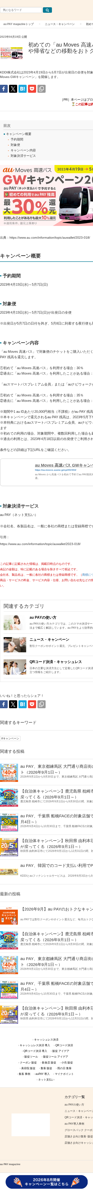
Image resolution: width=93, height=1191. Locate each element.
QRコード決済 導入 (35, 1051)
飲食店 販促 (49, 1062)
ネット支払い (46, 1079)
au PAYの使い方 (43, 617)
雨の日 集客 (64, 1068)
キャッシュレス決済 (46, 1039)
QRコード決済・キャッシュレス (56, 662)
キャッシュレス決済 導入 (35, 1045)
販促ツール (31, 1056)
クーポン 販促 (28, 1062)
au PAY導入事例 (74, 1123)
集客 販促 (46, 1068)
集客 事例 (24, 1074)
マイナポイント (64, 1074)
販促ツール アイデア (55, 1056)
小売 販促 (67, 1062)
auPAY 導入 (42, 1074)
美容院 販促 (28, 1068)
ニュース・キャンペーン (60, 24)
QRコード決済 (64, 1045)
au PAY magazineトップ (18, 24)
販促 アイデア (60, 1051)
